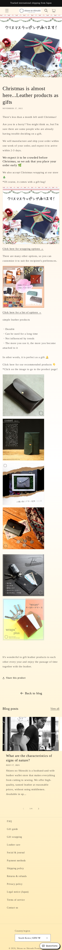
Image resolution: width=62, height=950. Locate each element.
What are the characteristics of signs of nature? (29, 758)
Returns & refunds (17, 876)
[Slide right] (38, 808)
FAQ (9, 821)
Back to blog (33, 693)
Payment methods (16, 860)
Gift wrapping (14, 837)
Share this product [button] (16, 678)
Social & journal (16, 852)
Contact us (12, 907)
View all (54, 708)
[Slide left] (23, 808)
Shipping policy (15, 868)
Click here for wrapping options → (23, 248)
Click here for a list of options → (22, 312)
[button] (7, 10)
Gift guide (12, 829)
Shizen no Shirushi (25, 948)
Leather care (13, 844)
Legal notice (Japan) (18, 892)
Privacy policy (14, 884)
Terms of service (16, 900)
